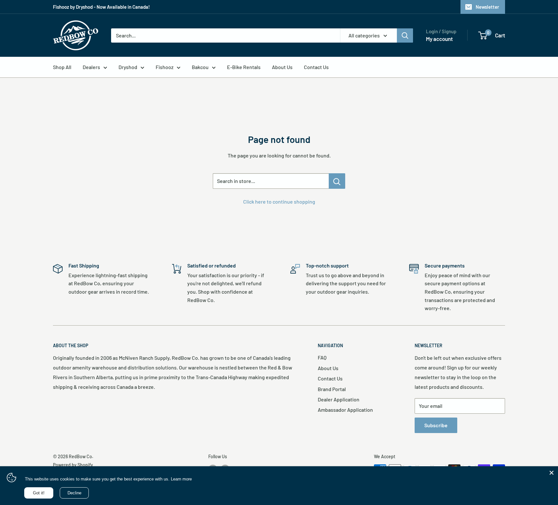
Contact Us (316, 67)
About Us (282, 67)
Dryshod (128, 67)
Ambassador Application (345, 410)
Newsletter (487, 7)
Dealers (91, 67)
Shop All (62, 67)
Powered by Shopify (73, 465)
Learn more (181, 479)
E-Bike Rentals (244, 67)
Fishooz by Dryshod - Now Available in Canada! (101, 7)
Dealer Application (338, 399)
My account (439, 38)
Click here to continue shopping (279, 201)
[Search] (405, 35)
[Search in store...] (337, 181)
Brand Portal (332, 389)
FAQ (322, 357)
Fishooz (164, 67)
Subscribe (436, 425)
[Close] (551, 473)
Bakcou (200, 67)
